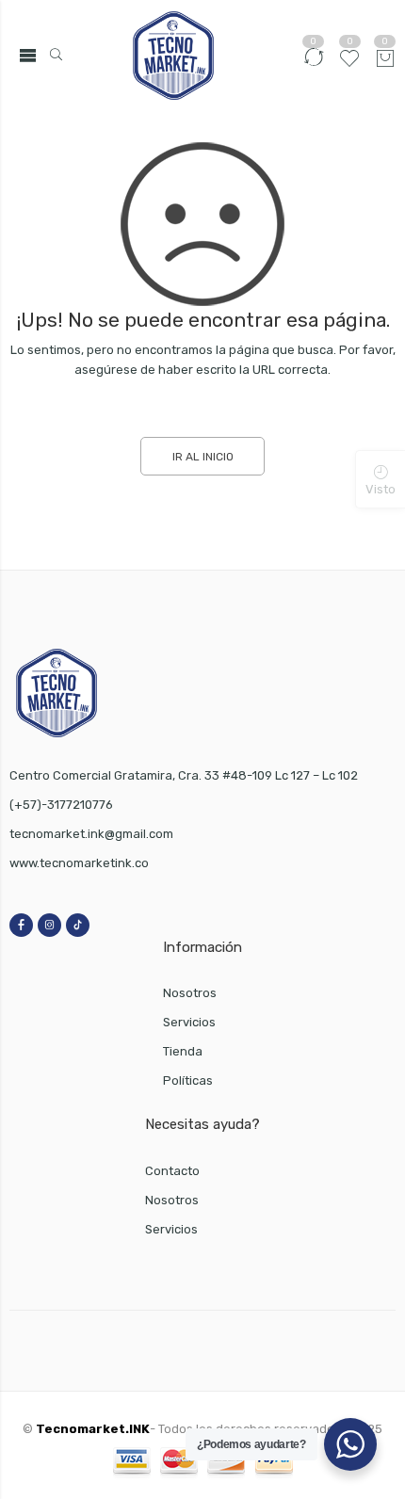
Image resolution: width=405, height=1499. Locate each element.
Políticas (188, 1080)
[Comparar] (313, 66)
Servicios (189, 1022)
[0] (385, 60)
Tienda (182, 1051)
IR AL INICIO (203, 456)
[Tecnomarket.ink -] (173, 55)
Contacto (172, 1171)
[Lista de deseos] (349, 66)
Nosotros (190, 993)
